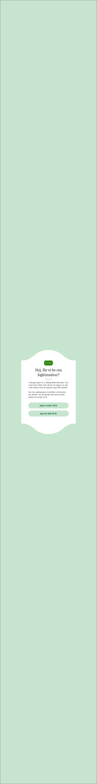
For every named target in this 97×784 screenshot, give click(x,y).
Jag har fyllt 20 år (48, 413)
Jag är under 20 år (48, 405)
